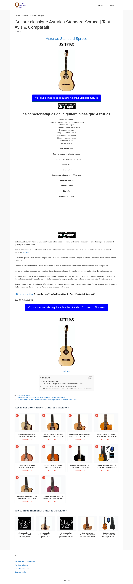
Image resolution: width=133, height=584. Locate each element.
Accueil (17, 16)
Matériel (100, 5)
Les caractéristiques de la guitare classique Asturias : (60, 386)
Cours (112, 5)
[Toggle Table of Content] (89, 378)
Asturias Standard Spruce (66, 39)
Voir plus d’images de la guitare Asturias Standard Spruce (66, 97)
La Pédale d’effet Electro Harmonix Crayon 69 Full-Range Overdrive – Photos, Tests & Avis (46, 399)
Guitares (25, 16)
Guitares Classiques (37, 16)
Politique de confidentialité (25, 561)
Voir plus (66, 371)
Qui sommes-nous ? (22, 568)
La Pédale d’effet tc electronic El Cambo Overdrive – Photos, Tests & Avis (41, 397)
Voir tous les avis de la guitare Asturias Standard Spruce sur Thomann (66, 307)
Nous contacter (20, 572)
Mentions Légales (21, 565)
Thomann (26, 252)
